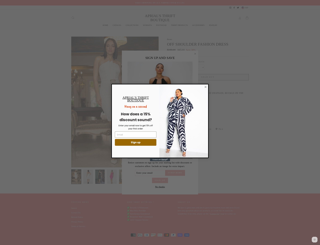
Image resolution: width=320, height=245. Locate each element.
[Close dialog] (205, 87)
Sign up (135, 142)
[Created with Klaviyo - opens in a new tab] (160, 159)
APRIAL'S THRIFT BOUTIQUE (135, 99)
